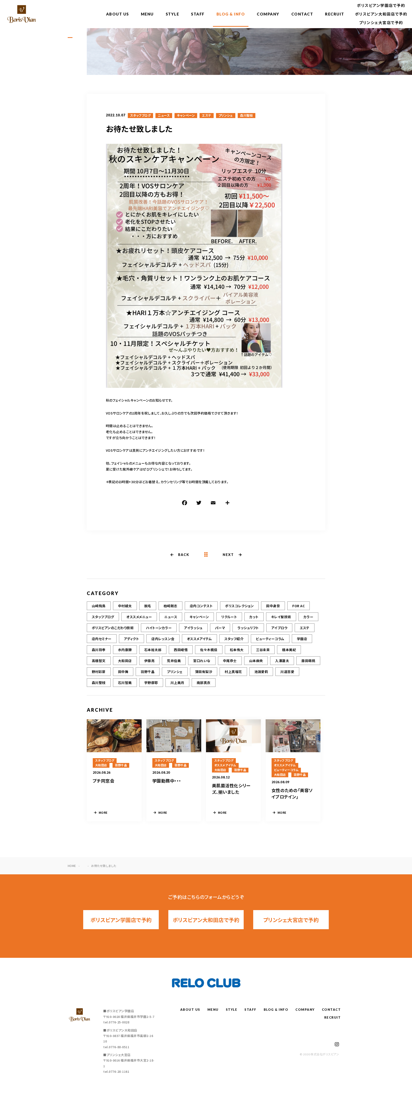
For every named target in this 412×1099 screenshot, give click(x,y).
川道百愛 (287, 671)
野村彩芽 (99, 671)
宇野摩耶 (151, 682)
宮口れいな (201, 660)
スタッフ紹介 (234, 638)
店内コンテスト (201, 605)
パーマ (220, 627)
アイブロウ (279, 627)
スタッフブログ (140, 115)
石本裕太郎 (152, 649)
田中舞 (123, 671)
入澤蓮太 (282, 660)
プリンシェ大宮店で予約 (381, 22)
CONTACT (302, 14)
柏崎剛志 (170, 605)
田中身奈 (273, 605)
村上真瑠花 (233, 671)
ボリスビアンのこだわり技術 (113, 627)
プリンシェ (225, 115)
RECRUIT (334, 14)
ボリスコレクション (239, 605)
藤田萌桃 (308, 660)
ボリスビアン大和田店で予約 (381, 14)
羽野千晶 (147, 671)
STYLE (172, 14)
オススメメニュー (139, 616)
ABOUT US (117, 14)
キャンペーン (186, 115)
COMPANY (268, 14)
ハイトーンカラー (159, 627)
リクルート (229, 616)
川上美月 (177, 682)
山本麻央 (256, 660)
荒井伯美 (174, 660)
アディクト (131, 638)
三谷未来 (263, 649)
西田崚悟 (181, 649)
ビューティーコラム (270, 638)
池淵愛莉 (261, 671)
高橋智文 (99, 660)
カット (253, 616)
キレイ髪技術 (281, 616)
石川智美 (125, 682)
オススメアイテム (199, 638)
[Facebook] (184, 503)
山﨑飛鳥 (99, 605)
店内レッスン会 (162, 638)
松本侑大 (237, 649)
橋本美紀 (289, 649)
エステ (206, 115)
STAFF (198, 14)
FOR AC (298, 605)
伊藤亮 (149, 660)
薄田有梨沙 (203, 671)
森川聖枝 (246, 115)
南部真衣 (204, 682)
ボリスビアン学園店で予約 (381, 5)
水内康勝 (125, 649)
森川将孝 (99, 649)
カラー (308, 616)
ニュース (164, 115)
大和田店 (125, 660)
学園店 (302, 638)
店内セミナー (102, 638)
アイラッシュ (193, 627)
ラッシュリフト (248, 627)
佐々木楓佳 (208, 649)
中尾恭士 (230, 660)
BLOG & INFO (230, 14)
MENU (147, 14)
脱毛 (147, 605)
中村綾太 (125, 605)
